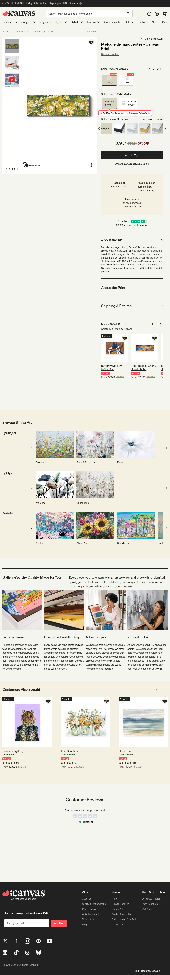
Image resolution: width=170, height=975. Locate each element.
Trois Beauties (69, 751)
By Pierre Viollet (110, 54)
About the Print (113, 287)
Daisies (50, 31)
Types (59, 22)
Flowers (37, 31)
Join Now (59, 923)
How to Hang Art (120, 904)
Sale (165, 22)
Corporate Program (151, 898)
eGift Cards (147, 909)
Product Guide (156, 69)
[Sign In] (157, 13)
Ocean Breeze (127, 751)
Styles (44, 22)
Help (114, 898)
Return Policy (118, 909)
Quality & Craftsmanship (94, 904)
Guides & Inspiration (122, 914)
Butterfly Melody (111, 365)
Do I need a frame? (153, 119)
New (154, 22)
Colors (129, 22)
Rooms (91, 22)
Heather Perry (9, 754)
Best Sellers (9, 22)
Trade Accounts (150, 904)
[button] (109, 80)
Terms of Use (88, 919)
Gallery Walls (112, 22)
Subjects (26, 22)
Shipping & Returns (116, 306)
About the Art (111, 240)
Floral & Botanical (21, 31)
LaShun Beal (107, 369)
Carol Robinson (68, 754)
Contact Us (117, 924)
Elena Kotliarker (138, 369)
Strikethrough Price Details (125, 919)
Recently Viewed (150, 970)
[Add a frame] (32, 165)
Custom (142, 22)
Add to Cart (132, 155)
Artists (75, 22)
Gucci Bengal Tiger (13, 751)
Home (5, 31)
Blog (84, 924)
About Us (86, 898)
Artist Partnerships (91, 914)
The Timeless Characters (144, 365)
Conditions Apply (132, 206)
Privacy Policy (89, 909)
